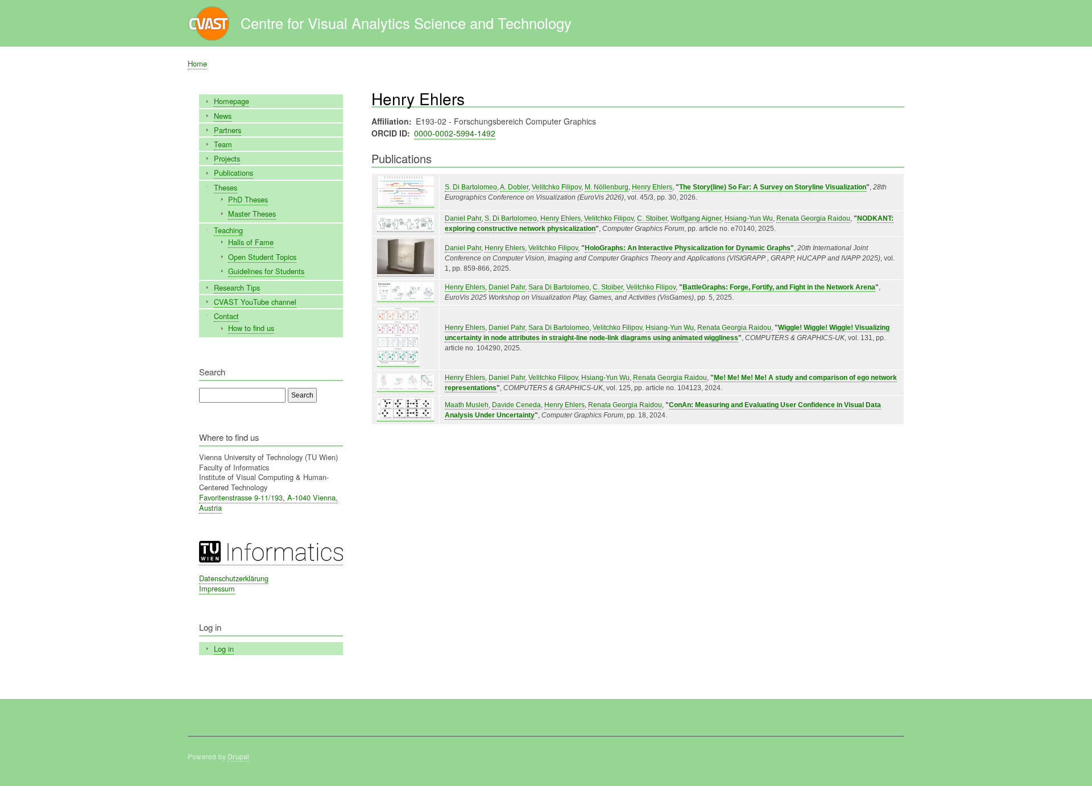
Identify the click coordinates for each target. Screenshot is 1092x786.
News (222, 115)
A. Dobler (514, 187)
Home (197, 63)
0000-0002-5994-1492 (454, 133)
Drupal (238, 756)
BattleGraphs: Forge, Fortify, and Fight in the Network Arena (778, 287)
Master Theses (252, 213)
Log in (224, 648)
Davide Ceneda (516, 405)
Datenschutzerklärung (233, 578)
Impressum (217, 588)
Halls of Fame (251, 242)
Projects (227, 158)
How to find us (251, 327)
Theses (225, 187)
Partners (227, 130)
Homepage (231, 101)
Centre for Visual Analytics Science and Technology (406, 23)
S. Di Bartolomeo (471, 187)
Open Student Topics (262, 256)
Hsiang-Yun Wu (749, 218)
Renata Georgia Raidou (813, 218)
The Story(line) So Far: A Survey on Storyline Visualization (772, 187)
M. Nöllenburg (606, 187)
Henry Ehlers (652, 187)
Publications (233, 172)
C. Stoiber (652, 218)
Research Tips (237, 287)
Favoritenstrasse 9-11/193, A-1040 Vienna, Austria (268, 502)
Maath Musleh (467, 405)
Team (223, 144)
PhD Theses (248, 199)
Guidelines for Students (266, 271)
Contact (226, 316)
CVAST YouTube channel (255, 301)
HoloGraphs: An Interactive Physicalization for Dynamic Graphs (688, 248)
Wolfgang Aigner (696, 218)
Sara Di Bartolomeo (558, 287)
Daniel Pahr (463, 218)
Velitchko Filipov (556, 187)
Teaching (228, 230)
